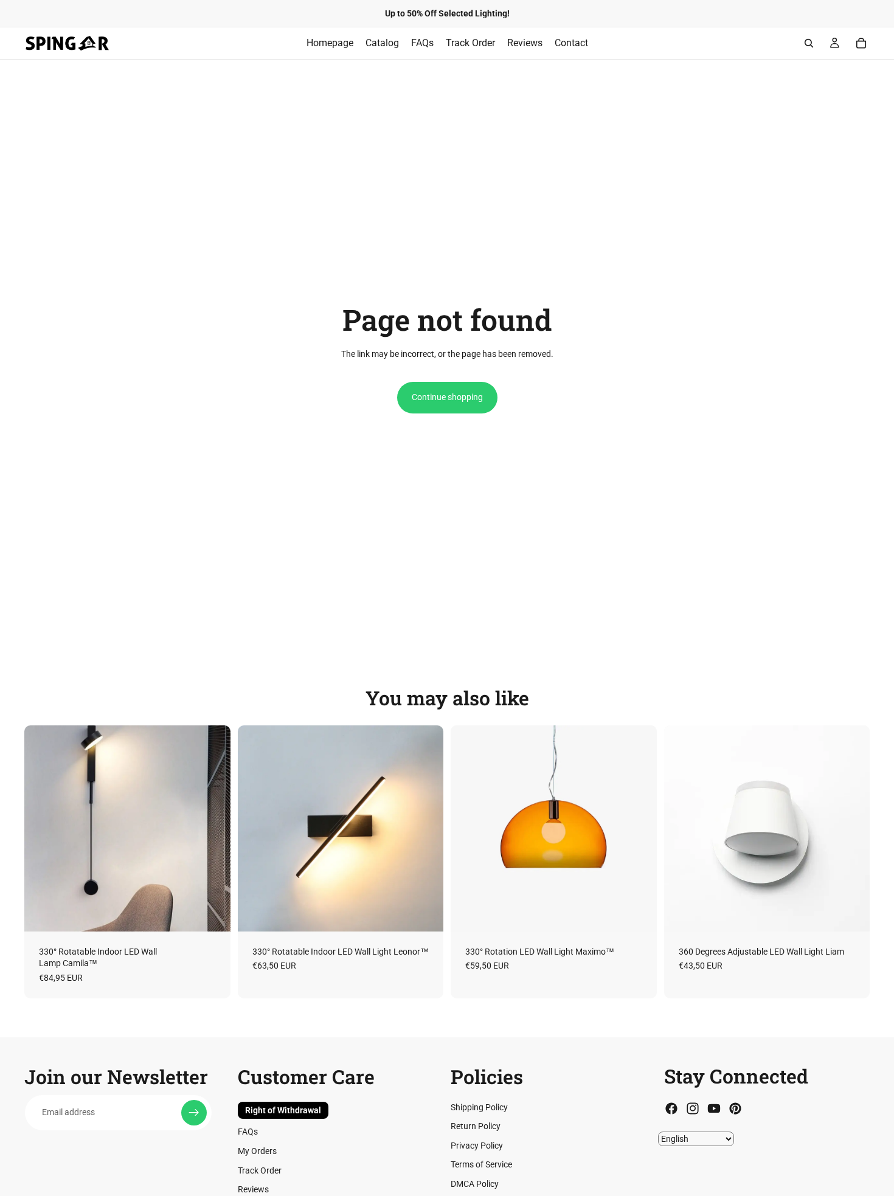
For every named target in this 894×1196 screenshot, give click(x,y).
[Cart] (861, 43)
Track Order (260, 1170)
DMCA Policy (475, 1184)
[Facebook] (671, 1109)
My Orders (257, 1151)
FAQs (248, 1132)
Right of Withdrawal (283, 1110)
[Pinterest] (735, 1109)
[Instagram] (692, 1109)
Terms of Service (481, 1165)
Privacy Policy (477, 1145)
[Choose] (212, 913)
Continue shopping (447, 397)
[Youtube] (714, 1109)
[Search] (808, 43)
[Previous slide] (42, 828)
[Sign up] (194, 1112)
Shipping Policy (479, 1107)
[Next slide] (212, 828)
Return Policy (476, 1127)
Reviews (253, 1190)
